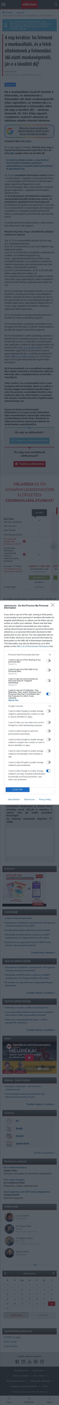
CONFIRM (17, 790)
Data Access (29, 799)
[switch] (48, 660)
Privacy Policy (45, 799)
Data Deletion (14, 799)
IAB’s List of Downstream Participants (33, 646)
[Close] (53, 605)
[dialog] (29, 702)
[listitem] (29, 654)
